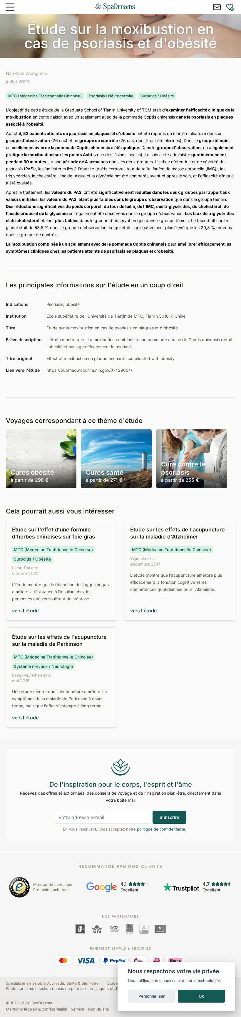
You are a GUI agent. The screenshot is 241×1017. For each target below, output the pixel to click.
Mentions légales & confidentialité (36, 1009)
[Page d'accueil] (114, 7)
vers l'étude (25, 610)
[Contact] (217, 7)
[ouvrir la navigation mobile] (10, 7)
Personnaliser (151, 996)
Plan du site (98, 1009)
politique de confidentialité (161, 829)
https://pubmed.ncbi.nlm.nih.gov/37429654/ (89, 370)
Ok (201, 996)
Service (77, 1009)
